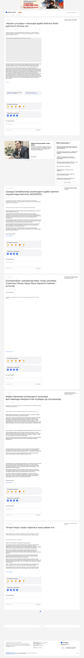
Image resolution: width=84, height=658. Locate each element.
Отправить (38, 268)
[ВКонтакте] (8, 115)
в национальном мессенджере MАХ (32, 93)
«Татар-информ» (9, 235)
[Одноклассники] (11, 115)
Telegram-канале (11, 93)
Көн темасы (9, 19)
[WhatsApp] (17, 115)
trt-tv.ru (7, 82)
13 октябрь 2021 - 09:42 (9, 402)
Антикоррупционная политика (10, 652)
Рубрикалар (12, 14)
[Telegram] (14, 115)
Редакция (18, 14)
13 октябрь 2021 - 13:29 (9, 29)
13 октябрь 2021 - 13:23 (9, 197)
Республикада (9, 392)
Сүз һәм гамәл (9, 277)
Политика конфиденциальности (10, 654)
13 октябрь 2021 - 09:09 (9, 530)
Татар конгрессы (9, 351)
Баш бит (7, 14)
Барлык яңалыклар (67, 182)
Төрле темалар (42, 626)
